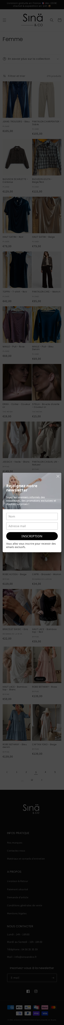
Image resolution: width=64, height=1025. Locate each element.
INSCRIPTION (32, 536)
